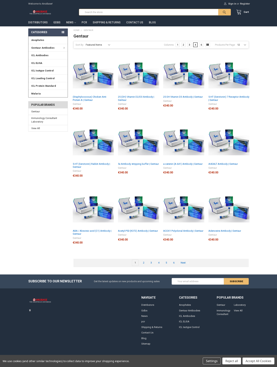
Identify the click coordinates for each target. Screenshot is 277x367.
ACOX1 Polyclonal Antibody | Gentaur (183, 230)
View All (35, 128)
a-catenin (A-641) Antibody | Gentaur (183, 163)
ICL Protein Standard (43, 85)
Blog (152, 22)
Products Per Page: (225, 44)
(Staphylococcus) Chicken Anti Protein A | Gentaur (89, 98)
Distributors (38, 22)
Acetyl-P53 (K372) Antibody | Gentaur (138, 230)
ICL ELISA (36, 63)
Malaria (36, 93)
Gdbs (56, 22)
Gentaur (35, 111)
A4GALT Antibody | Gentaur (223, 163)
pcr (84, 22)
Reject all (231, 361)
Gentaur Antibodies (42, 47)
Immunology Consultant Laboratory (44, 120)
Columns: (169, 44)
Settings (212, 361)
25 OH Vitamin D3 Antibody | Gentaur (183, 96)
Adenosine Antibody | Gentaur (224, 230)
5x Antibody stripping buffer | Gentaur (138, 163)
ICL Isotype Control (42, 70)
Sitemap (145, 343)
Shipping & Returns (107, 22)
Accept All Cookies (258, 361)
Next (183, 262)
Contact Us (134, 22)
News (69, 22)
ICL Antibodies (39, 55)
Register (245, 3)
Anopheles (37, 40)
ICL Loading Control (43, 78)
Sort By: (80, 44)
